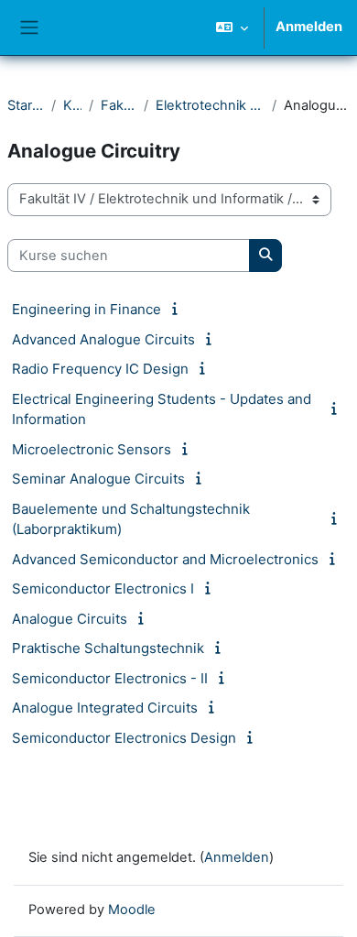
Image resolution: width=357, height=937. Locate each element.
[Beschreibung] (177, 308)
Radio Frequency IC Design (100, 368)
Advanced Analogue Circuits (103, 339)
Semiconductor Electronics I (103, 588)
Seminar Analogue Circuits (98, 478)
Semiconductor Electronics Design (124, 737)
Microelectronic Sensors (91, 449)
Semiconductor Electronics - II (110, 678)
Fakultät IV (118, 105)
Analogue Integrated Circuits (105, 707)
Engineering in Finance (86, 309)
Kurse (72, 105)
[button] (232, 27)
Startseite (25, 105)
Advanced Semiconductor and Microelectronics (165, 559)
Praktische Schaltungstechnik (108, 648)
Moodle (132, 909)
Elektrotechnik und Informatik (210, 105)
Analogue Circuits (69, 618)
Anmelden (309, 26)
